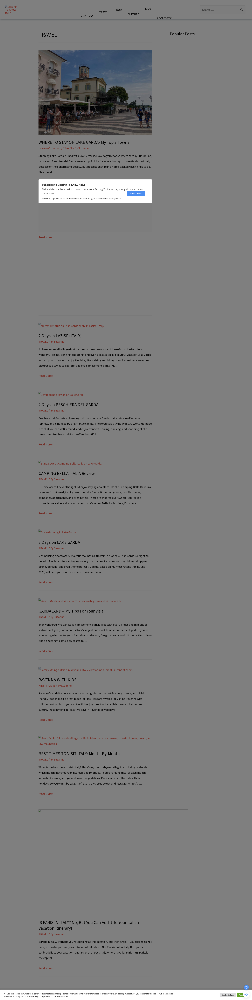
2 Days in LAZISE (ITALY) (60, 335)
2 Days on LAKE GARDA (59, 542)
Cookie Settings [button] (228, 995)
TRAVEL (67, 148)
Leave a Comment (49, 148)
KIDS (41, 685)
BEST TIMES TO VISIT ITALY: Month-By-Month (79, 753)
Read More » (46, 237)
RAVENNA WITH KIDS (57, 679)
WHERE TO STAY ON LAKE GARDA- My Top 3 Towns (83, 142)
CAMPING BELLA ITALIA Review (66, 473)
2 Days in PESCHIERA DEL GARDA (68, 404)
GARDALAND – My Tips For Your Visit (70, 611)
